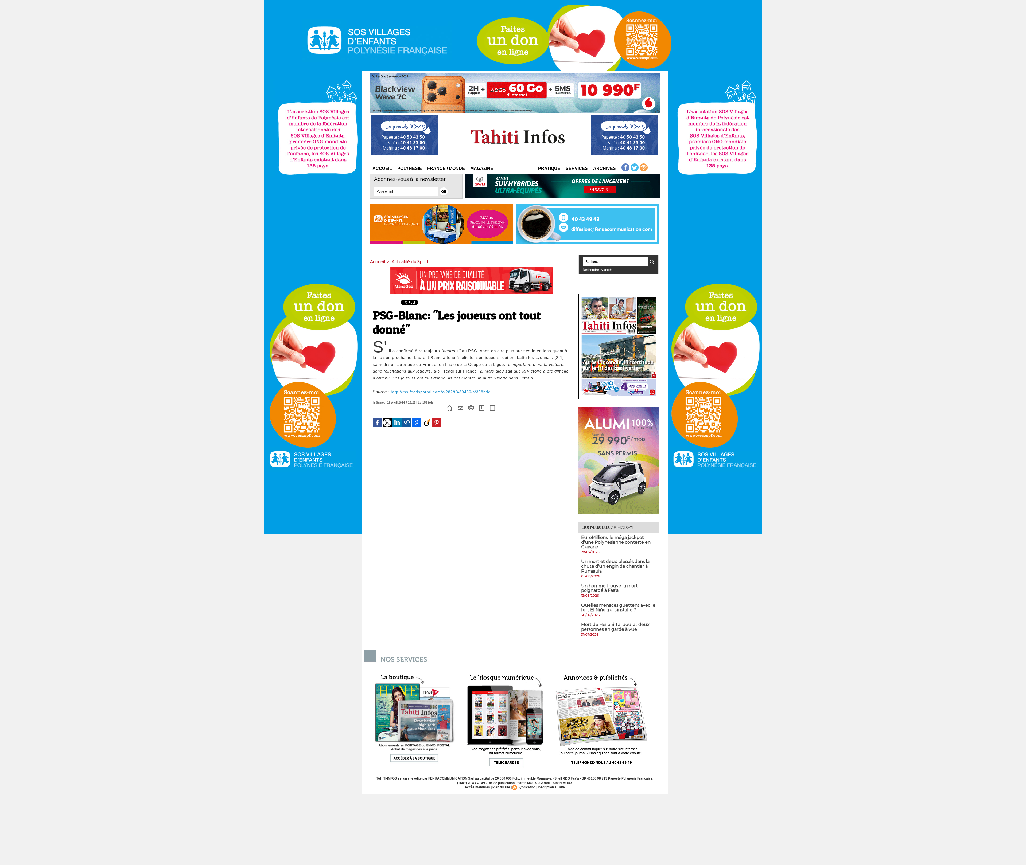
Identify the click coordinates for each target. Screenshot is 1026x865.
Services (577, 168)
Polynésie (409, 168)
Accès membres (477, 787)
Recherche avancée (597, 270)
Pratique (549, 168)
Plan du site (501, 787)
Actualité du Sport (410, 261)
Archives (604, 168)
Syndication (526, 787)
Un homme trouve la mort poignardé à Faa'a (609, 588)
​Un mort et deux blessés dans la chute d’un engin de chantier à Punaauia (615, 566)
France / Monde (446, 168)
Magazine (481, 168)
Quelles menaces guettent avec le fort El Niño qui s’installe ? (618, 608)
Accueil (382, 168)
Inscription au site (551, 787)
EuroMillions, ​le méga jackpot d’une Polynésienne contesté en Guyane (616, 542)
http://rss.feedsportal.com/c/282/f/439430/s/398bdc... (442, 392)
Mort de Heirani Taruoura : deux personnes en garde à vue (615, 627)
